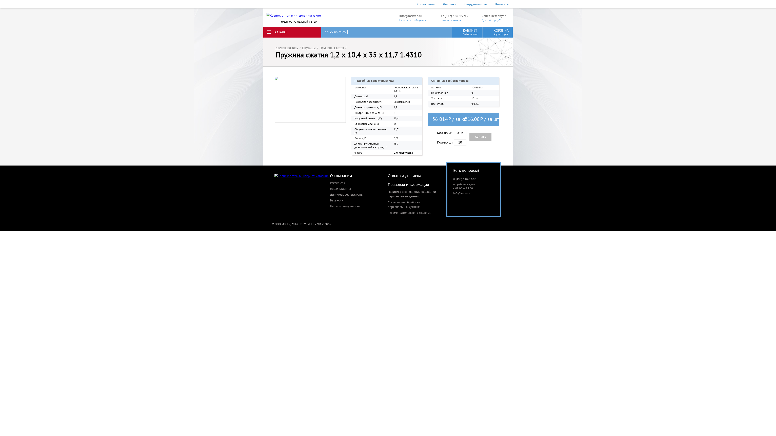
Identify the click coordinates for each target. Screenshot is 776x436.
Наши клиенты (340, 189)
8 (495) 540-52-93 (464, 179)
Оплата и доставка (404, 175)
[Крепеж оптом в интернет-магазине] (301, 176)
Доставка (449, 4)
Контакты (502, 4)
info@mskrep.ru (410, 16)
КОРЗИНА (501, 32)
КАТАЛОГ (281, 32)
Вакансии (336, 200)
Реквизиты (337, 183)
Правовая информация (408, 184)
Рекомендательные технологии (409, 213)
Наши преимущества (345, 206)
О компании (426, 4)
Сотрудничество (475, 4)
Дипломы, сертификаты (346, 194)
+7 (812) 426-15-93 (454, 16)
